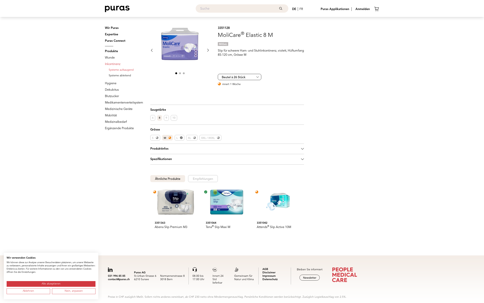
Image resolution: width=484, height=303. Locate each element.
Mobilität (111, 115)
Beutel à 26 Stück (233, 77)
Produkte (111, 51)
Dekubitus (112, 89)
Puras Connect (115, 41)
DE (294, 9)
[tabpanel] (227, 212)
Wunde (110, 57)
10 (173, 118)
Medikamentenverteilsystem (124, 102)
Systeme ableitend (120, 75)
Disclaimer (268, 272)
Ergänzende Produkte (119, 128)
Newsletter (309, 278)
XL (189, 138)
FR (301, 9)
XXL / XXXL (208, 138)
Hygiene (110, 83)
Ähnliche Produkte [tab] (167, 179)
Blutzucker (112, 96)
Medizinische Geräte (119, 109)
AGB (265, 269)
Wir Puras (112, 28)
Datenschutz (270, 279)
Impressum (269, 276)
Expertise (111, 34)
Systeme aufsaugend (121, 70)
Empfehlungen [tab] (203, 179)
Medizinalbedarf (116, 122)
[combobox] (242, 8)
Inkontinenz (112, 64)
